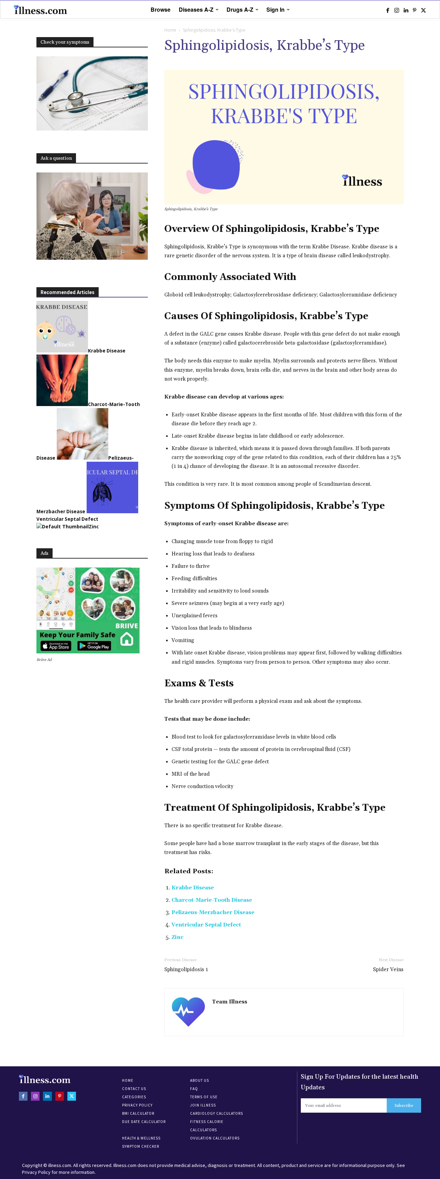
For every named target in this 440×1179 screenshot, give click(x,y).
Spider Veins (388, 969)
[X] (423, 10)
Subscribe (404, 1105)
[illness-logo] (41, 9)
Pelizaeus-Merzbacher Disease (213, 912)
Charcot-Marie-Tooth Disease (212, 900)
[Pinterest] (414, 10)
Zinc (178, 937)
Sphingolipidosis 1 (186, 969)
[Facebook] (387, 10)
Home (170, 30)
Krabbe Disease (193, 888)
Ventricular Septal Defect (206, 925)
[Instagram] (396, 10)
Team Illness (229, 1002)
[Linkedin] (405, 10)
